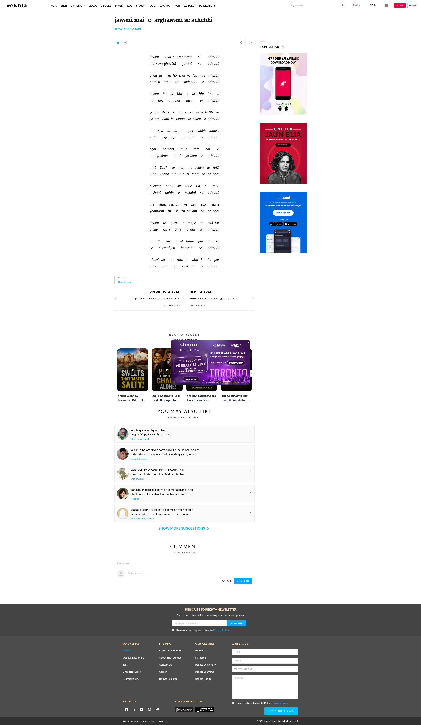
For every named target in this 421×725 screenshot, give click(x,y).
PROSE (119, 5)
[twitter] (134, 709)
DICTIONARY (78, 5)
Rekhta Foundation (170, 650)
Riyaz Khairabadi (127, 29)
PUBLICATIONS (207, 5)
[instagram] (149, 709)
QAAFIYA (165, 5)
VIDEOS (93, 5)
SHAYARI (141, 5)
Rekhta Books (203, 678)
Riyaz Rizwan (124, 282)
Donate (412, 5)
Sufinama (200, 657)
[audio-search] (342, 5)
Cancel (226, 581)
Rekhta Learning (204, 671)
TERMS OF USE (147, 721)
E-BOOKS (106, 5)
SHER (64, 5)
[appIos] (204, 709)
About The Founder (170, 657)
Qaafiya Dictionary (133, 657)
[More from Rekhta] (386, 5)
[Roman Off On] (118, 42)
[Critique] (126, 42)
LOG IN (372, 5)
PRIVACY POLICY (130, 721)
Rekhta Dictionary (205, 664)
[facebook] (126, 709)
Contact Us (165, 664)
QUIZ (153, 5)
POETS (53, 5)
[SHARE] (240, 42)
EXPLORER (189, 5)
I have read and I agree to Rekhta (202, 630)
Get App (399, 5)
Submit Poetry (131, 678)
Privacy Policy (221, 630)
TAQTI (176, 5)
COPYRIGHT (162, 721)
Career (163, 671)
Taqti (125, 664)
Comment (243, 581)
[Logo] (17, 6)
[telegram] (157, 709)
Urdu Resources (132, 671)
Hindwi (199, 650)
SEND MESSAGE (284, 711)
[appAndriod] (184, 709)
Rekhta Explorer (168, 678)
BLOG (129, 5)
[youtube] (141, 709)
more (223, 5)
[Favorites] (250, 42)
